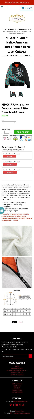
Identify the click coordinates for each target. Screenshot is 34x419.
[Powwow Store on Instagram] (17, 405)
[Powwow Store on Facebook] (13, 405)
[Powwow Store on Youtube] (23, 405)
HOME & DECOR (17, 392)
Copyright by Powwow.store (22, 413)
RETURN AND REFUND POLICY (17, 370)
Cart (28, 7)
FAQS (17, 366)
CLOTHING (17, 386)
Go (30, 356)
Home (4, 29)
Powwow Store (19, 411)
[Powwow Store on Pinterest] (20, 405)
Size (3, 120)
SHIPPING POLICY (17, 368)
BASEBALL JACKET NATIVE (16, 29)
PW (11, 413)
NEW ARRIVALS (17, 384)
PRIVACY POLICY (17, 372)
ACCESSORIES (17, 390)
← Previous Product (11, 55)
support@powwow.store (20, 401)
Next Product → (25, 55)
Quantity (6, 129)
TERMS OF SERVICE (17, 375)
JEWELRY (17, 388)
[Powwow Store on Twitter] (11, 405)
